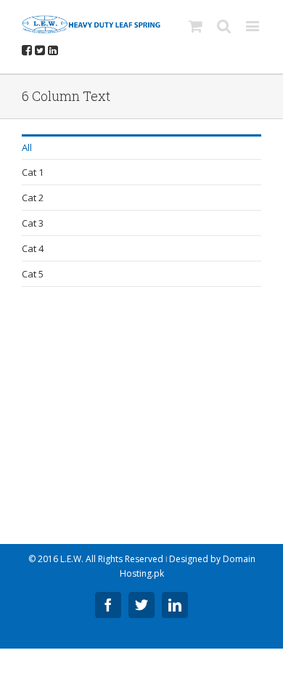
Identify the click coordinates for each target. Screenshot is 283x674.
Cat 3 (33, 223)
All (27, 147)
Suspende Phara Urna (88, 463)
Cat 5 (33, 273)
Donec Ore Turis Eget (85, 355)
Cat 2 (33, 197)
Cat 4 (33, 248)
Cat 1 (33, 172)
